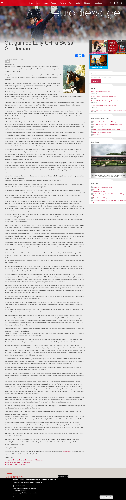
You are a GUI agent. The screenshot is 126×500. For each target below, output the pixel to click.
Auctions (63, 3)
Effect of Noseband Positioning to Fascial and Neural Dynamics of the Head (107, 190)
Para (71, 3)
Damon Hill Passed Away (100, 198)
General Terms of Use (15, 477)
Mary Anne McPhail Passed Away (102, 187)
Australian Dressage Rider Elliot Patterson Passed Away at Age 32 (109, 194)
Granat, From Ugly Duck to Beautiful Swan (17, 462)
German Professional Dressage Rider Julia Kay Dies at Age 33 (109, 201)
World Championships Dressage (102, 132)
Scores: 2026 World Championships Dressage (103, 105)
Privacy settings (63, 476)
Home (31, 3)
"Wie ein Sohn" (67, 451)
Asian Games (97, 135)
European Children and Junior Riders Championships (107, 124)
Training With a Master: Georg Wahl (15, 465)
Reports (54, 3)
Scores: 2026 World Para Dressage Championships (105, 101)
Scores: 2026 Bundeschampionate (100, 92)
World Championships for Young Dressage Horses (106, 129)
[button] (93, 161)
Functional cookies (20, 486)
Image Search (98, 3)
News (46, 3)
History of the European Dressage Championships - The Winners (24, 460)
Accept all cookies (106, 497)
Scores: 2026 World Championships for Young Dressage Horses (108, 110)
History (7, 61)
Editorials (87, 3)
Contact (9, 474)
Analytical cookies (20, 490)
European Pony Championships (101, 127)
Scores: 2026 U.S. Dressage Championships (103, 96)
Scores (38, 3)
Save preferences (18, 497)
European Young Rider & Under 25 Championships (107, 122)
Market (78, 3)
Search (96, 81)
